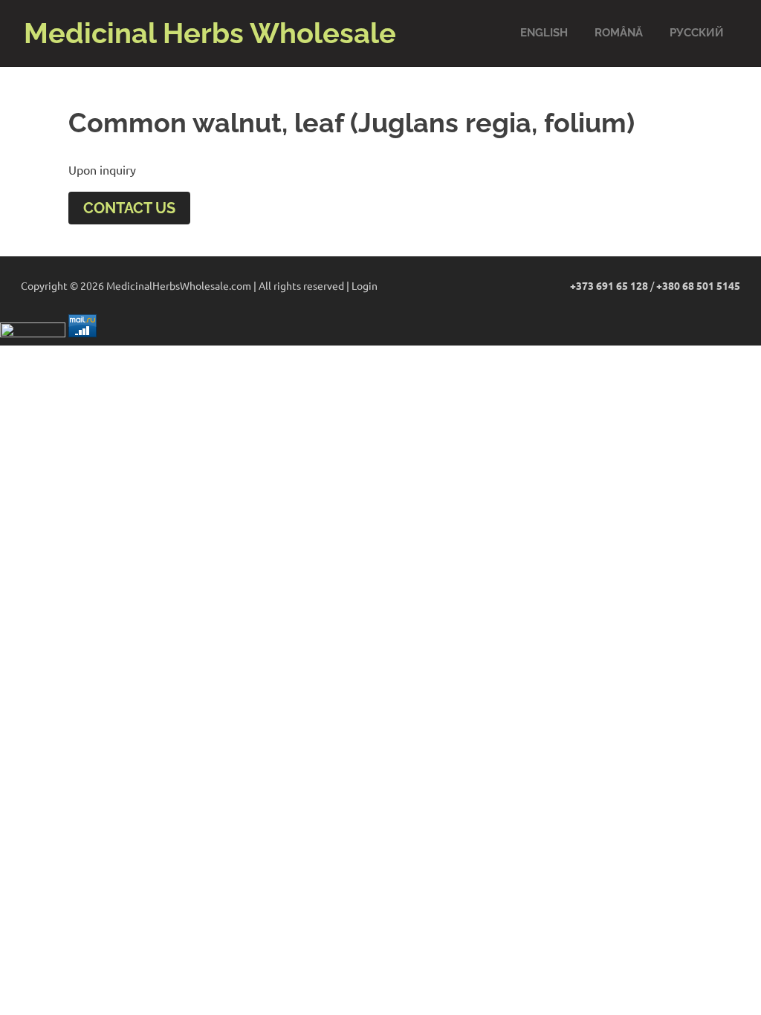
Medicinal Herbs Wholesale (210, 33)
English (544, 32)
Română (619, 32)
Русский (697, 32)
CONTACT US (129, 208)
